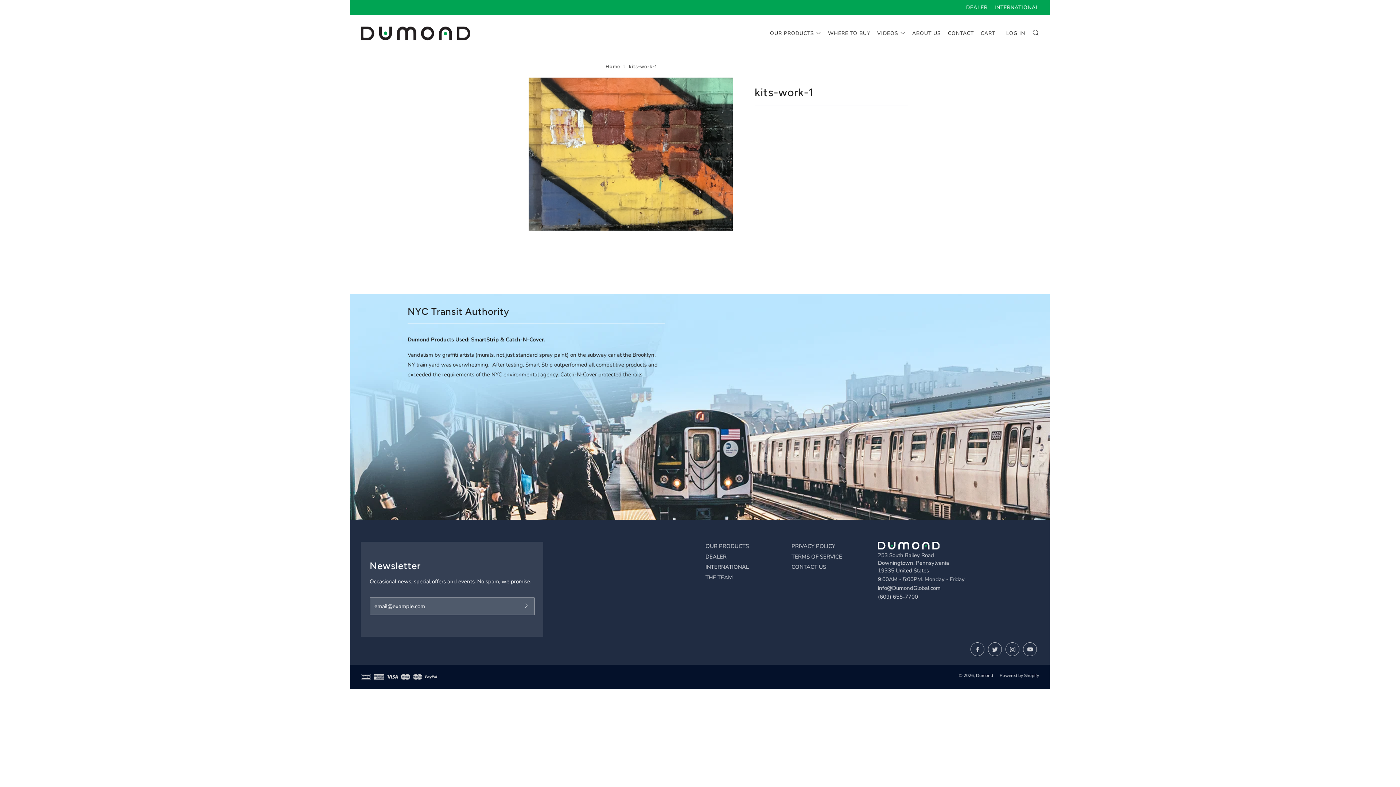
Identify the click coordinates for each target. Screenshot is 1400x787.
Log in (1015, 33)
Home (613, 66)
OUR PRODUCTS (727, 546)
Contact (961, 33)
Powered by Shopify (1019, 675)
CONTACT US (809, 567)
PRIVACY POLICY (813, 546)
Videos (887, 33)
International (1017, 7)
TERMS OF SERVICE (817, 556)
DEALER (716, 556)
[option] (631, 154)
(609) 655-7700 (898, 596)
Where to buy (849, 33)
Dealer (977, 7)
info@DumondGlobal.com (909, 588)
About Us (926, 33)
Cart (988, 33)
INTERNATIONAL (727, 567)
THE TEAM (719, 577)
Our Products (792, 33)
